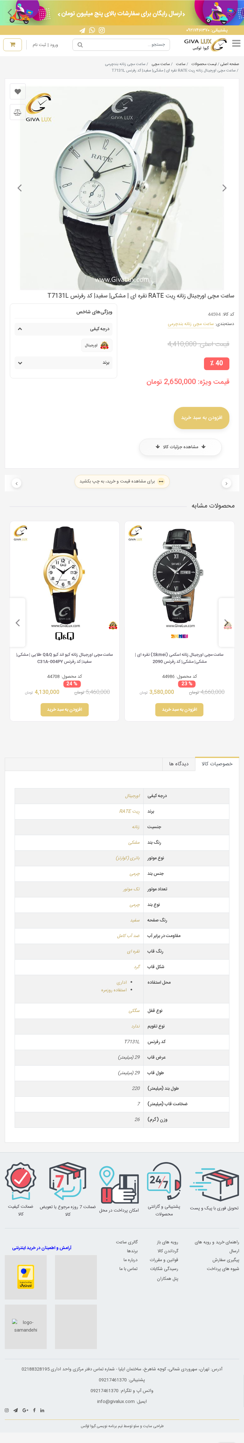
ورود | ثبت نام (45, 45)
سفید (134, 920)
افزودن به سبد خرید (201, 418)
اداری (122, 983)
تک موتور (131, 889)
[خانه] (201, 44)
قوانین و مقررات (164, 1260)
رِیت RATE (129, 811)
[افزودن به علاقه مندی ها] (18, 91)
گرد (136, 967)
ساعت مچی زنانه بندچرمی (191, 324)
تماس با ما (128, 1269)
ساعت (181, 64)
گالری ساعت (127, 1242)
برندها (132, 1251)
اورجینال (132, 796)
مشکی (133, 843)
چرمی (134, 874)
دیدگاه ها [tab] (179, 764)
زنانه (135, 827)
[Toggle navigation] (236, 44)
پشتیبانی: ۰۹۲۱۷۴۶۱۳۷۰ (206, 30)
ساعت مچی (161, 64)
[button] (234, 12)
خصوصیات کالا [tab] (217, 764)
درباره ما (131, 1260)
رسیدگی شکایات (164, 1269)
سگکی (134, 1011)
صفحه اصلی (229, 64)
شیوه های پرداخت (223, 1269)
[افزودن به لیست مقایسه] (18, 112)
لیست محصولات (204, 64)
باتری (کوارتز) (127, 858)
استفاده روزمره (114, 990)
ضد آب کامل (128, 936)
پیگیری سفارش (226, 1260)
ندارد (135, 1026)
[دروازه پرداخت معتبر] (25, 1277)
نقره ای (133, 951)
